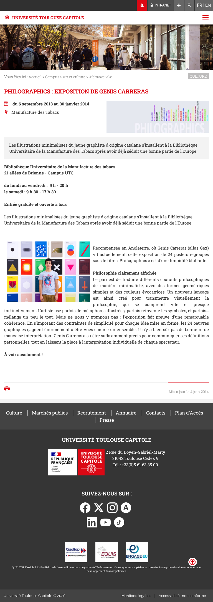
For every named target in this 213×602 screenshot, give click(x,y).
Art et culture (74, 76)
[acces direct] (179, 5)
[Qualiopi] (76, 551)
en (208, 5)
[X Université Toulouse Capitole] (98, 507)
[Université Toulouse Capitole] (91, 461)
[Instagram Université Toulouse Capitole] (112, 507)
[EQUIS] (106, 551)
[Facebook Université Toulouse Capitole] (85, 507)
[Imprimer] (8, 389)
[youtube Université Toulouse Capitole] (105, 522)
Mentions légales (135, 596)
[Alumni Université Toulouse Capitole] (126, 507)
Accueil (35, 76)
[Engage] (137, 551)
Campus (52, 76)
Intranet (162, 5)
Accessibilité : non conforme (182, 596)
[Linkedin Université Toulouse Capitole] (92, 522)
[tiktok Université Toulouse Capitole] (119, 522)
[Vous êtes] (142, 5)
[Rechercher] (189, 5)
